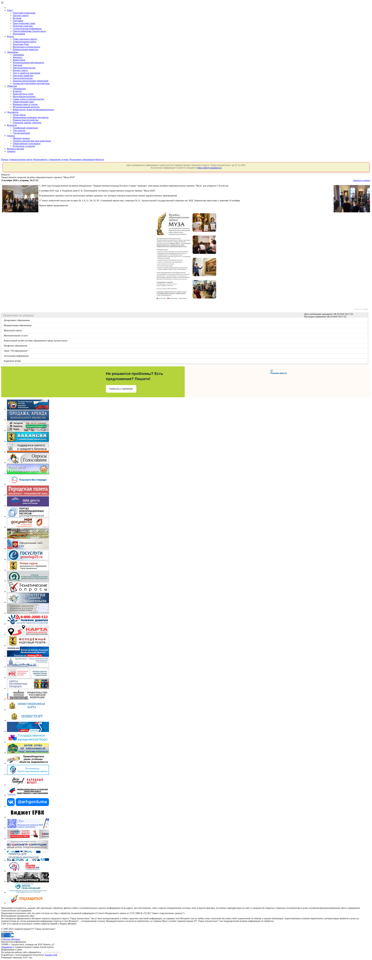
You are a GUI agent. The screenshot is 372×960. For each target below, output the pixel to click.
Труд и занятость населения (26, 73)
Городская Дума (21, 44)
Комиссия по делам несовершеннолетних (33, 109)
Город (10, 10)
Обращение (7, 947)
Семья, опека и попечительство (28, 99)
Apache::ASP (51, 955)
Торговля (17, 65)
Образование (19, 88)
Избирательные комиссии (25, 49)
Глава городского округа (25, 39)
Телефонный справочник (25, 128)
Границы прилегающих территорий (30, 81)
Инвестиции (19, 60)
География (18, 20)
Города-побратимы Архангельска (29, 31)
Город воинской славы (24, 23)
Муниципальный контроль (26, 107)
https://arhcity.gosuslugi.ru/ (209, 167)
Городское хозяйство (23, 75)
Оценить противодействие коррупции (32, 141)
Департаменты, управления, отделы (50, 159)
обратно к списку (361, 180)
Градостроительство (23, 78)
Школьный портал (13, 330)
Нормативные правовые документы (31, 117)
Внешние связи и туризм (25, 104)
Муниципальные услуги (16, 335)
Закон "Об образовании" (16, 351)
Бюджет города (20, 70)
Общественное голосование (27, 143)
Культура (17, 91)
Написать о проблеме (121, 389)
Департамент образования (82, 159)
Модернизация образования (18, 325)
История (17, 18)
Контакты (12, 125)
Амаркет (11, 151)
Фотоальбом (19, 34)
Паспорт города (20, 15)
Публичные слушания (24, 146)
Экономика (12, 52)
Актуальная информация (16, 356)
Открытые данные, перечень (27, 122)
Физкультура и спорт (23, 94)
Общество (12, 86)
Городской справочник (24, 13)
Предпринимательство (24, 67)
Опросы (11, 135)
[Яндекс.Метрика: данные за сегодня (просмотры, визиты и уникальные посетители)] (10, 939)
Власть (10, 36)
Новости (99, 159)
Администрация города (24, 41)
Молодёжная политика (24, 96)
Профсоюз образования (15, 345)
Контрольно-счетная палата (26, 47)
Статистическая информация (27, 28)
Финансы (17, 57)
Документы (12, 112)
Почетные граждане (23, 26)
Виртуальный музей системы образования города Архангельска (36, 340)
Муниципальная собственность (28, 62)
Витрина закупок (15, 148)
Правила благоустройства (25, 120)
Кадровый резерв (12, 361)
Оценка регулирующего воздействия (31, 83)
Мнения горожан (21, 138)
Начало (4, 159)
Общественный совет (23, 101)
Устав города (19, 115)
